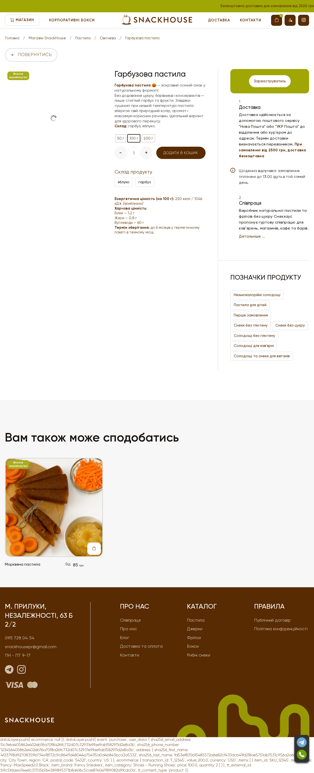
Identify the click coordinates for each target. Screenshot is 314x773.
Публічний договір (272, 620)
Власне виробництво (18, 75)
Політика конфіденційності (281, 628)
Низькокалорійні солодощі (257, 295)
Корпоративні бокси (72, 20)
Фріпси (194, 637)
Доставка (219, 20)
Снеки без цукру (290, 325)
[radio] (121, 138)
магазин (25, 20)
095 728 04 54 (20, 637)
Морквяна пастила (22, 564)
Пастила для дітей (250, 305)
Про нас (128, 628)
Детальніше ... (252, 236)
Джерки (194, 628)
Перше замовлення (251, 315)
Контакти (250, 20)
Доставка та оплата (141, 646)
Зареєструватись (270, 81)
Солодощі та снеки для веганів (262, 356)
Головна (12, 38)
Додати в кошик (180, 153)
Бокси (193, 646)
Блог (124, 637)
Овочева (108, 38)
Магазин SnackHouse (47, 38)
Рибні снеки (198, 655)
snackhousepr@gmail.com (30, 646)
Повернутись (35, 54)
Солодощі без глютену (254, 335)
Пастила (83, 38)
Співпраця (130, 620)
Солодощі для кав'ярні (254, 346)
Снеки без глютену (251, 325)
